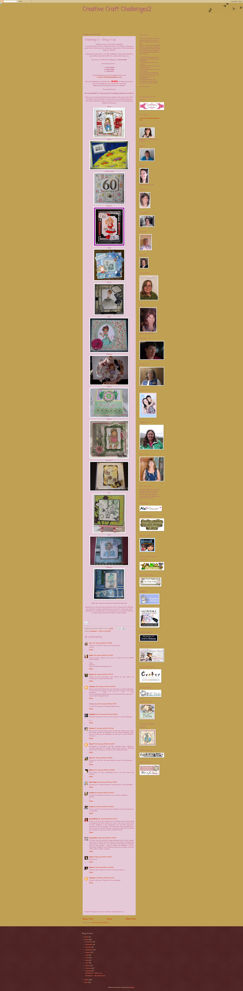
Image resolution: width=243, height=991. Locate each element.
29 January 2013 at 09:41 (104, 792)
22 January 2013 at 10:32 (102, 643)
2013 (86, 939)
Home (109, 919)
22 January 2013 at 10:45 (103, 655)
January (88, 970)
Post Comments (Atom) (100, 922)
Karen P (91, 744)
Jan (90, 643)
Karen (91, 655)
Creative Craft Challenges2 (117, 9)
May (87, 960)
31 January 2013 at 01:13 (108, 819)
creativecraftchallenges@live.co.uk (109, 77)
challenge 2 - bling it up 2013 (100, 631)
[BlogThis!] (120, 629)
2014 (86, 937)
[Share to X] (122, 629)
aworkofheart (93, 819)
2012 (86, 979)
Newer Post (88, 919)
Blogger (132, 987)
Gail (90, 758)
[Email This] (118, 629)
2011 (86, 982)
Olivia (91, 857)
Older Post (131, 919)
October (89, 947)
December (89, 942)
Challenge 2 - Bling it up (93, 973)
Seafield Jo (93, 714)
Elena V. (91, 770)
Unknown (92, 686)
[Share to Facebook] (123, 629)
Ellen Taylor (93, 782)
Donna (91, 728)
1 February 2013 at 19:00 (107, 838)
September (89, 949)
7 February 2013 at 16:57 (105, 878)
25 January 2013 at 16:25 (104, 744)
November (89, 944)
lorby (91, 806)
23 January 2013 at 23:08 (107, 714)
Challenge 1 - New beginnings (95, 975)
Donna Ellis (93, 838)
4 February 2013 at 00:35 (103, 867)
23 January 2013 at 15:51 (107, 704)
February (89, 968)
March (88, 965)
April (87, 963)
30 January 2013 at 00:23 (103, 806)
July (87, 955)
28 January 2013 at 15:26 (107, 782)
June (87, 957)
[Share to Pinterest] (125, 629)
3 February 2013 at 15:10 (102, 857)
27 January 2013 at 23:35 (104, 770)
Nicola (91, 867)
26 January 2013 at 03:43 (102, 758)
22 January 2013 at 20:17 (103, 674)
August (88, 952)
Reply (91, 649)
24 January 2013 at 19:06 (104, 728)
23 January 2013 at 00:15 (105, 686)
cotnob (91, 792)
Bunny (91, 674)
